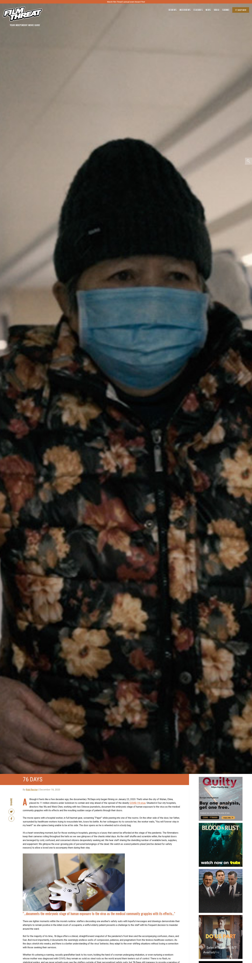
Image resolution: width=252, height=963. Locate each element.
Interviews (185, 10)
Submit (225, 10)
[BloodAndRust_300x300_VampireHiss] (221, 824)
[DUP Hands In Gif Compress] (221, 916)
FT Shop (240, 9)
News (208, 10)
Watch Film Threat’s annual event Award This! (126, 2)
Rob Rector (32, 789)
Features (198, 10)
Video (216, 10)
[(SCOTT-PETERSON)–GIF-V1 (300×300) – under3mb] (221, 870)
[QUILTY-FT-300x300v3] (221, 778)
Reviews (173, 10)
